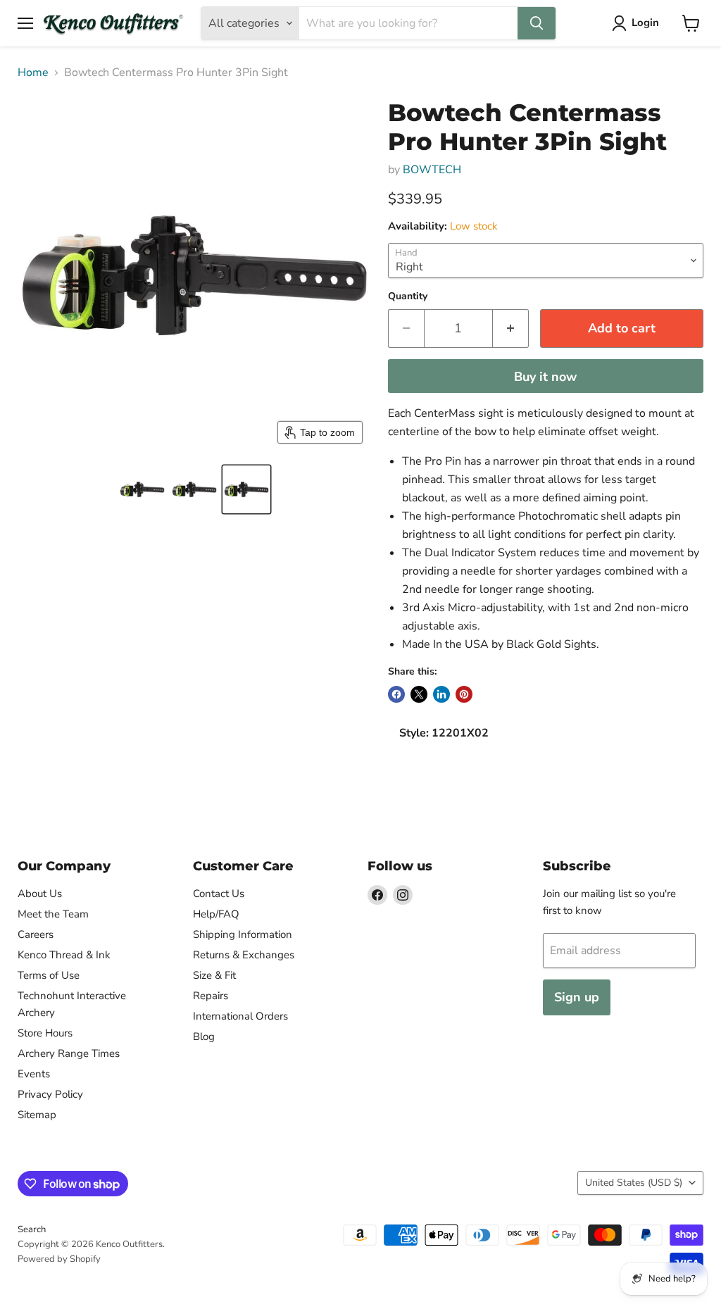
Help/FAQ (216, 914)
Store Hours (45, 1033)
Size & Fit (214, 975)
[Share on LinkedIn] (441, 694)
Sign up (576, 997)
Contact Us (218, 894)
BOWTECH (432, 169)
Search (32, 1229)
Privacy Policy (50, 1094)
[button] (142, 489)
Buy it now (545, 376)
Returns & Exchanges (243, 955)
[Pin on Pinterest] (464, 694)
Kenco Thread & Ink (64, 955)
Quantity (407, 296)
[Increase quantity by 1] (511, 328)
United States (633, 1182)
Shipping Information (242, 934)
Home (33, 72)
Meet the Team (53, 914)
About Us (40, 894)
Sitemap (37, 1115)
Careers (36, 934)
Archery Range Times (69, 1053)
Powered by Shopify (59, 1259)
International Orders (240, 1016)
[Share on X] (418, 694)
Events (34, 1074)
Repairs (210, 996)
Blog (204, 1036)
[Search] (537, 23)
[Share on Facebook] (396, 694)
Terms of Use (49, 975)
